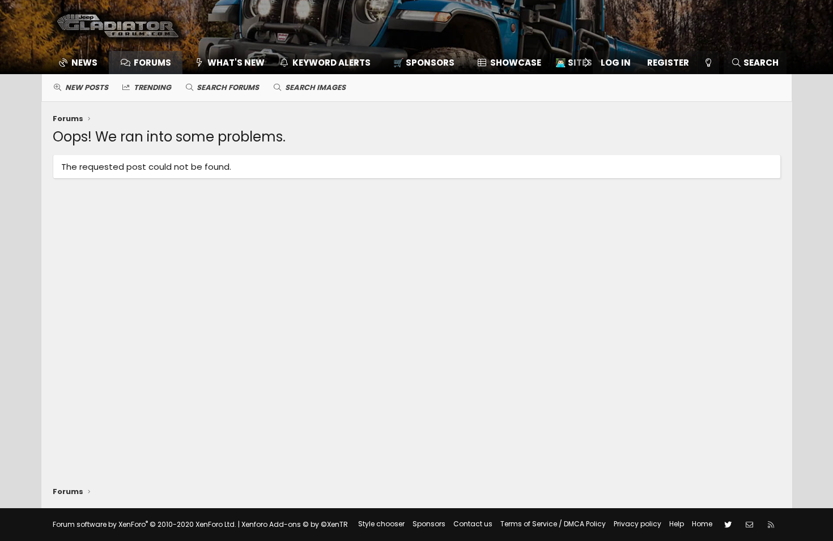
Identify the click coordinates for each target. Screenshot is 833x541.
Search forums (228, 87)
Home (702, 524)
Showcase (515, 62)
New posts (86, 87)
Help (676, 524)
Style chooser (381, 524)
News (84, 62)
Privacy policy (637, 524)
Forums (152, 62)
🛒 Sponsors (423, 62)
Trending (152, 87)
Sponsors (429, 524)
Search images (315, 87)
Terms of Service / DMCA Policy (553, 524)
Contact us (472, 524)
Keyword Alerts (331, 62)
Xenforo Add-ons (294, 524)
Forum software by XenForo (144, 524)
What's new (236, 62)
